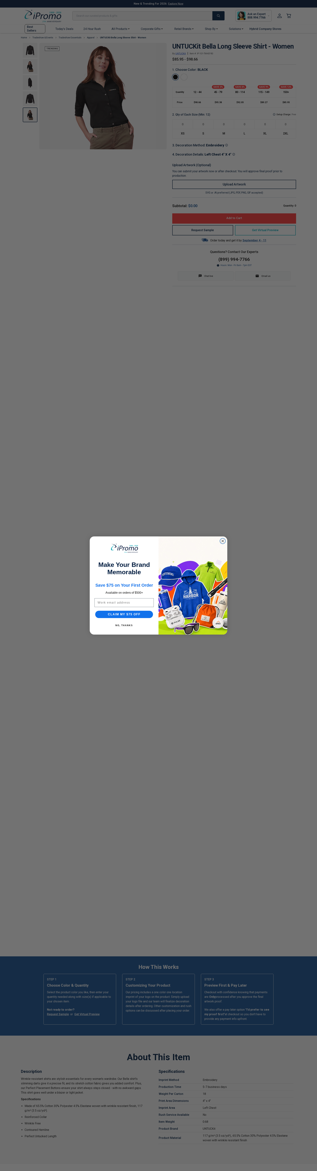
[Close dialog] (222, 541)
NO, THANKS (124, 625)
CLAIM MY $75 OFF (124, 614)
